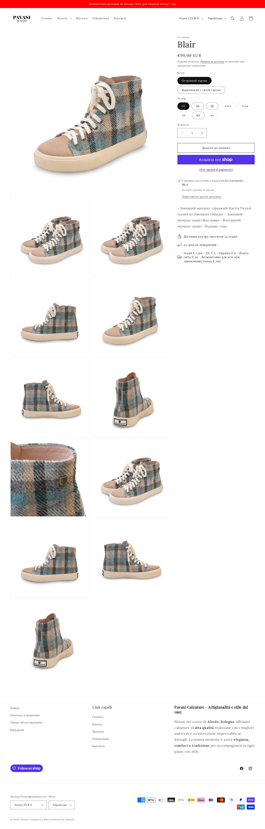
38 (212, 106)
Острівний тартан (194, 81)
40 (198, 116)
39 (186, 116)
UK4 (247, 107)
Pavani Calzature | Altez (35, 819)
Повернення (100, 739)
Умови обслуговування (26, 722)
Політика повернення (25, 715)
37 (183, 106)
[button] (64, 18)
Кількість (183, 125)
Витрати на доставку (213, 61)
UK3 (230, 107)
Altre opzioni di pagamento (216, 169)
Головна (97, 717)
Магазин (98, 731)
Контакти (98, 746)
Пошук (15, 708)
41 (214, 116)
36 (198, 106)
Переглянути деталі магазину (202, 197)
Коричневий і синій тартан (201, 90)
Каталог (97, 724)
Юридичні (17, 730)
